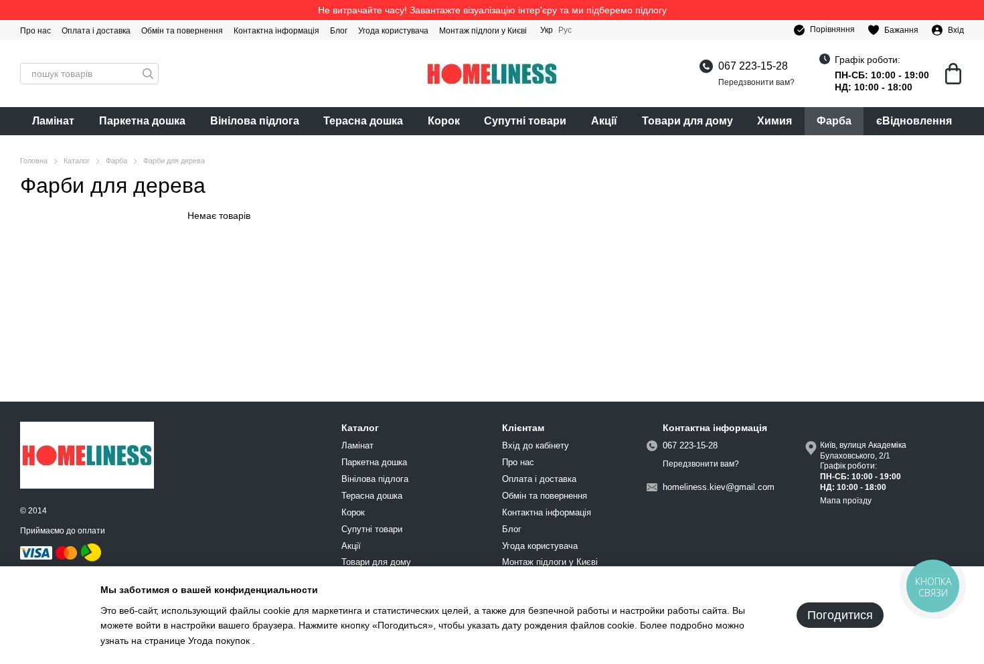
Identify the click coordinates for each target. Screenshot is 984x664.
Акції (604, 121)
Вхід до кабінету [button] (535, 445)
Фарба (834, 121)
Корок (444, 121)
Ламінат (53, 121)
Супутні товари (525, 121)
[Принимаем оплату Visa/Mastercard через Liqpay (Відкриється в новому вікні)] (49, 552)
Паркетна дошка (142, 121)
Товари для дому (687, 121)
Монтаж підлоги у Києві (483, 30)
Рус (565, 30)
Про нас (35, 30)
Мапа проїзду (846, 500)
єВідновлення (914, 121)
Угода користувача (393, 30)
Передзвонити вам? (756, 82)
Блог (338, 30)
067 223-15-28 (753, 66)
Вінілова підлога (254, 121)
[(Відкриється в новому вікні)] (91, 552)
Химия (774, 121)
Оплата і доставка (96, 30)
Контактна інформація (276, 30)
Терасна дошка (363, 121)
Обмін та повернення (182, 30)
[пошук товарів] (148, 73)
